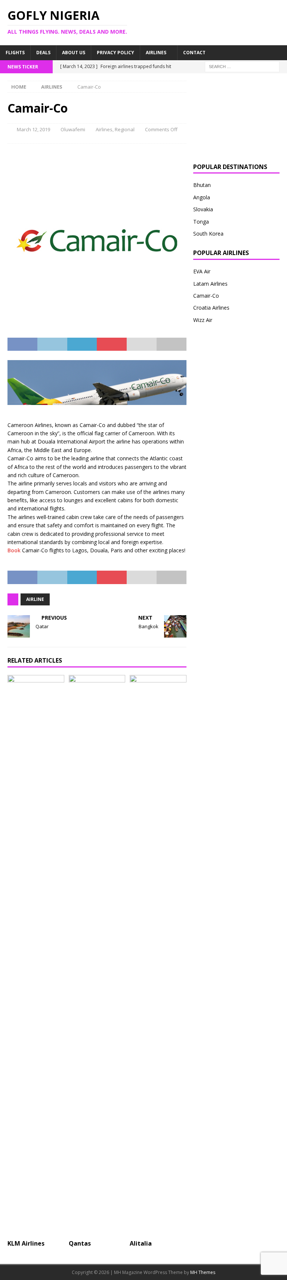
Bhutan (202, 184)
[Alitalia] (158, 955)
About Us (73, 52)
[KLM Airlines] (35, 955)
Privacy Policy (115, 52)
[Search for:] (242, 66)
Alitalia (141, 1243)
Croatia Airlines (211, 307)
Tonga (201, 221)
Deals (43, 52)
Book (14, 550)
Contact (194, 52)
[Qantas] (97, 955)
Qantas (80, 1243)
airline (35, 599)
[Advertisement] (236, 118)
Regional (125, 129)
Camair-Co (206, 295)
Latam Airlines (210, 283)
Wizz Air (202, 319)
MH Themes (202, 1272)
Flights (15, 52)
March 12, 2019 (33, 129)
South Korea (208, 233)
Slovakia (203, 209)
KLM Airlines (25, 1243)
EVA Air (201, 271)
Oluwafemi (73, 129)
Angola (201, 197)
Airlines (156, 52)
